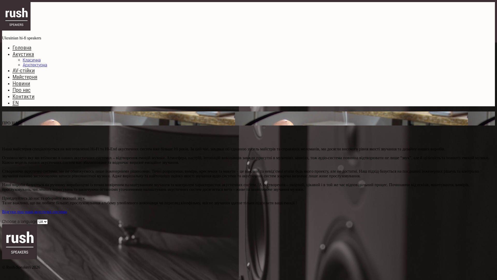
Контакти (23, 96)
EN (15, 103)
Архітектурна (35, 64)
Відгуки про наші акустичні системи (34, 211)
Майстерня (24, 77)
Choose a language (19, 221)
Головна (21, 48)
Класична (32, 60)
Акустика (23, 54)
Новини (21, 83)
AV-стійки (23, 70)
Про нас (21, 90)
